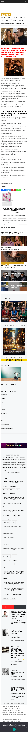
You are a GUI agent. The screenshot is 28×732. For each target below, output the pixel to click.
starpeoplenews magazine (7, 428)
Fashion (3, 398)
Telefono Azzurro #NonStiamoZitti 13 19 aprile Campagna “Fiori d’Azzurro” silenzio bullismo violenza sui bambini (14, 583)
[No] (26, 727)
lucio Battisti (6, 544)
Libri (2, 406)
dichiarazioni (6, 506)
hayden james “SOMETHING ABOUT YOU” (12, 526)
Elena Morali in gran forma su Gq (16, 633)
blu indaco (12, 493)
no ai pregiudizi (20, 556)
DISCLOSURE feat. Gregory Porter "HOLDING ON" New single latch (13, 511)
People (4, 560)
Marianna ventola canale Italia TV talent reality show (13, 549)
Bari (18, 489)
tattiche (5, 578)
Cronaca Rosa (4, 394)
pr (9, 560)
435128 (16, 212)
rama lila (15, 560)
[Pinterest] (13, 189)
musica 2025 (6, 556)
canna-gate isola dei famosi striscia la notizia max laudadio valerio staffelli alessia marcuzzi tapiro (14, 498)
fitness (14, 519)
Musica (2, 417)
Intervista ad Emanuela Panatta (17, 673)
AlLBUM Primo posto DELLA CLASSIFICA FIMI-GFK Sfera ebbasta (14, 482)
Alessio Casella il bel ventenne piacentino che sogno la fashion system (14, 265)
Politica (2, 420)
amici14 (5, 486)
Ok (14, 729)
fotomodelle (6, 522)
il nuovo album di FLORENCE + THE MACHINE (12, 530)
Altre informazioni (22, 213)
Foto (2, 402)
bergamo (5, 493)
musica (14, 553)
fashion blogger (6, 519)
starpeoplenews (20, 23)
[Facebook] (3, 189)
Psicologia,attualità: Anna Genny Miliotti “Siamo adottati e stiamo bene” (12, 233)
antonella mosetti (13, 486)
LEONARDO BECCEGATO (8, 537)
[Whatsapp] (18, 189)
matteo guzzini (6, 553)
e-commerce (6, 515)
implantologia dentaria (8, 533)
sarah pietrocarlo (20, 564)
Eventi (13, 515)
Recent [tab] (21, 607)
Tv (1, 435)
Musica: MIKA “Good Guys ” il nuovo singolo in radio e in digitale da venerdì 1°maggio (18, 615)
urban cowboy (6, 594)
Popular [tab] (8, 607)
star (4, 567)
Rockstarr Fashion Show (8, 564)
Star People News (13, 224)
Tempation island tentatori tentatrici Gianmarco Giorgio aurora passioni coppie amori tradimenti (13, 589)
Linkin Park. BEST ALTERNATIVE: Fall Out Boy (12, 541)
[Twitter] (8, 189)
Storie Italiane (4, 432)
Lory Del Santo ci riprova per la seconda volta (18, 690)
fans (19, 515)
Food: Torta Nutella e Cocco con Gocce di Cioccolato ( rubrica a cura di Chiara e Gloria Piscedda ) (17, 653)
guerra (13, 522)
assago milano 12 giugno (8, 489)
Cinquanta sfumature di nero (14, 503)
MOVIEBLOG (4, 413)
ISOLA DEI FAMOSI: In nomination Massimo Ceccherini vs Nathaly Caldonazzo (13, 248)
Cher (4, 503)
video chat (5, 598)
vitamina (13, 598)
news (13, 556)
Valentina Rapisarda (17, 594)
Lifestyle (7, 224)
